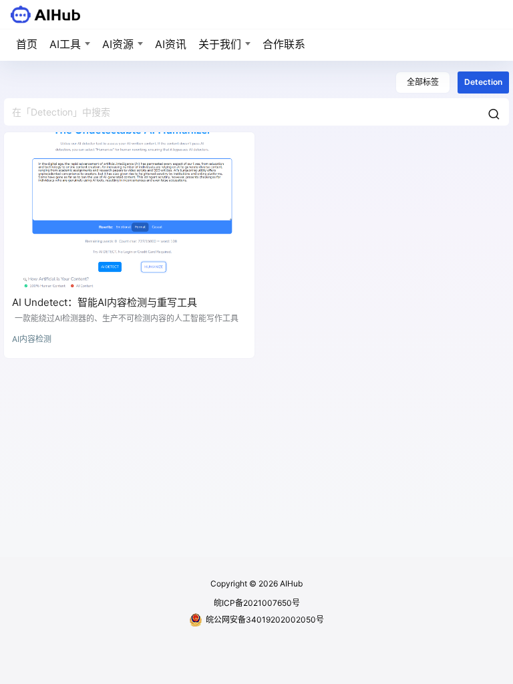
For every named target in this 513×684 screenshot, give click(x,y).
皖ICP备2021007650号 (257, 603)
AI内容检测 (31, 339)
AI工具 (65, 44)
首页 (26, 44)
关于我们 (219, 44)
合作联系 (284, 44)
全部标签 (423, 82)
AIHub (290, 583)
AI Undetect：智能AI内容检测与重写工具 (104, 302)
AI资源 (118, 44)
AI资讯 (170, 44)
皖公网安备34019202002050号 (265, 620)
